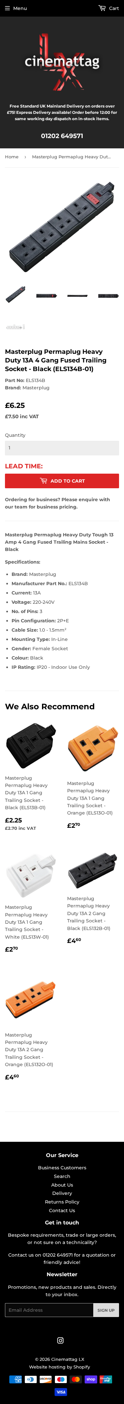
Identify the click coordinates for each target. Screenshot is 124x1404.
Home (12, 156)
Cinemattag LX (67, 1359)
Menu (20, 8)
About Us (62, 1185)
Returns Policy (62, 1202)
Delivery (62, 1193)
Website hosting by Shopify (59, 1366)
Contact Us (62, 1210)
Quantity (15, 435)
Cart (113, 8)
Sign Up (106, 1310)
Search (62, 1176)
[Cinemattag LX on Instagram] (60, 1342)
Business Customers (62, 1168)
